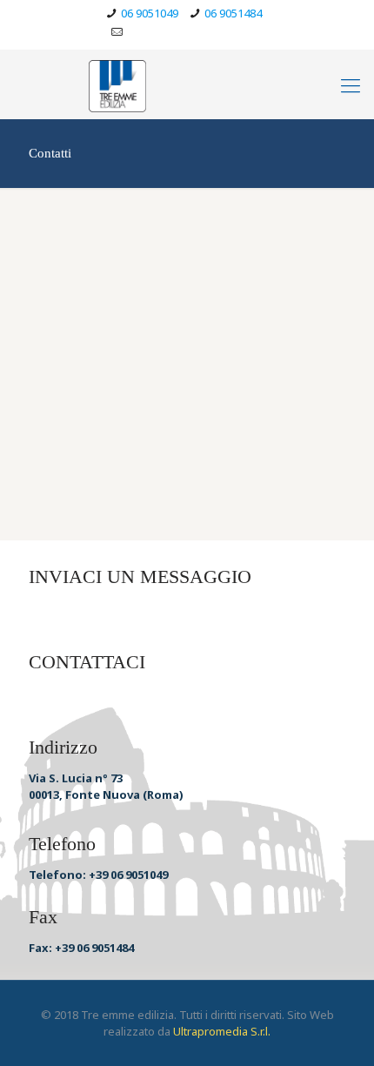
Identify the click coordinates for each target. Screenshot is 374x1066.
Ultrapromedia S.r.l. (221, 1031)
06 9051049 (149, 13)
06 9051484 (233, 13)
